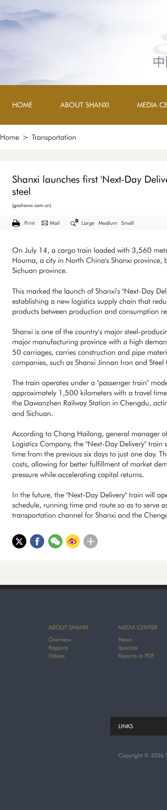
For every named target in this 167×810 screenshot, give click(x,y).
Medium (107, 223)
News (125, 639)
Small (127, 223)
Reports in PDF (136, 655)
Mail (55, 223)
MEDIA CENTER (137, 627)
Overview (60, 639)
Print (29, 223)
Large (87, 223)
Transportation (54, 137)
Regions (58, 647)
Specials (128, 647)
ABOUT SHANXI (68, 627)
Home (9, 137)
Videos (57, 655)
